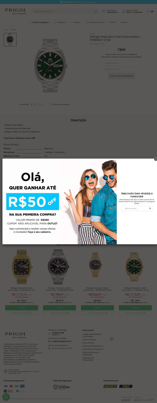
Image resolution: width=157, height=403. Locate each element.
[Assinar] (150, 208)
